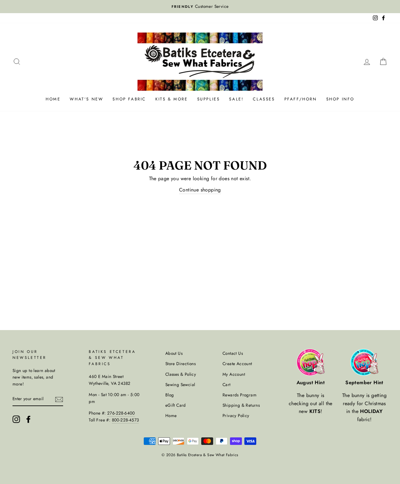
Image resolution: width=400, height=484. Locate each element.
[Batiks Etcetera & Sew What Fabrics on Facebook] (28, 419)
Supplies (208, 99)
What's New (86, 99)
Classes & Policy (180, 374)
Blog (169, 395)
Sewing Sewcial (180, 384)
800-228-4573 (125, 420)
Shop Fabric (129, 99)
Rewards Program (239, 395)
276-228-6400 (121, 413)
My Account (233, 374)
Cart (226, 384)
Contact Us (232, 353)
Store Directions (180, 363)
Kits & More (171, 99)
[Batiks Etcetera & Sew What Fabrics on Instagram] (16, 419)
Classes (264, 99)
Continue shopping (200, 189)
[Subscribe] (59, 399)
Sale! (236, 99)
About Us (173, 353)
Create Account (237, 363)
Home (53, 99)
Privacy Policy (235, 415)
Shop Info (340, 99)
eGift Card (175, 405)
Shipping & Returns (241, 405)
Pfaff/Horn (300, 99)
